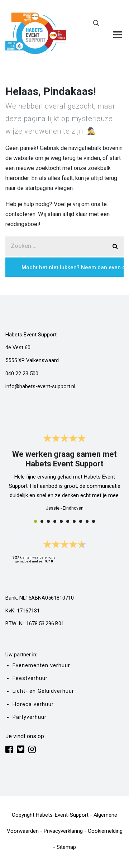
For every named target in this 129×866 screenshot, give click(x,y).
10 (93, 521)
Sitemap (66, 847)
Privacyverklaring (63, 831)
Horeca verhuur (33, 704)
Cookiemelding (105, 831)
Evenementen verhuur (41, 665)
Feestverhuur (30, 678)
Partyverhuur (30, 717)
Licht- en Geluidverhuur (43, 691)
